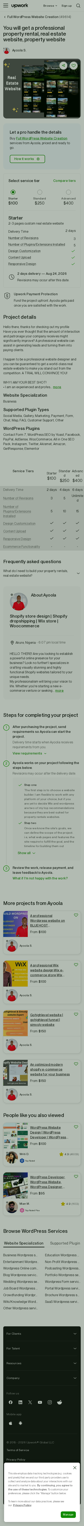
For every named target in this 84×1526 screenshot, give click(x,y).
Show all (24, 853)
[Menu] (5, 6)
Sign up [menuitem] (67, 5)
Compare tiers (64, 181)
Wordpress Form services (63, 1282)
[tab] (24, 1243)
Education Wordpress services (63, 1255)
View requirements (27, 753)
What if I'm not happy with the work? (40, 878)
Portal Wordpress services (63, 1288)
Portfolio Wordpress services (63, 1275)
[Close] (75, 1468)
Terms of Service (18, 1450)
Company (13, 1378)
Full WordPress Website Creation (41, 138)
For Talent (13, 1348)
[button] (42, 238)
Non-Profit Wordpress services (63, 1262)
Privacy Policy (16, 1459)
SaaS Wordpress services (63, 1302)
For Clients (14, 1333)
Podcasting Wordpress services (63, 1268)
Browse (48, 5)
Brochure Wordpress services (63, 1295)
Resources (14, 1363)
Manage (68, 1514)
